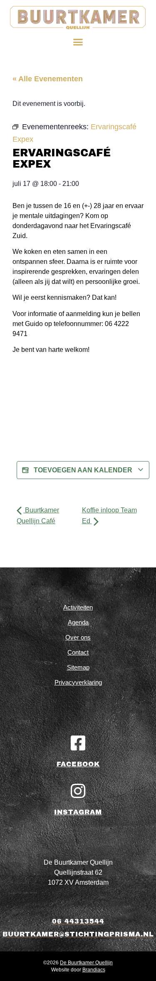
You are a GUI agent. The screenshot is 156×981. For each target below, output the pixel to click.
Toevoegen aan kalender (83, 470)
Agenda (78, 622)
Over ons (78, 637)
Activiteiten (78, 607)
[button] (78, 42)
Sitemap (78, 667)
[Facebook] (78, 743)
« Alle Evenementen (47, 79)
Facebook (78, 764)
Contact (78, 652)
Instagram (78, 811)
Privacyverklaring (78, 682)
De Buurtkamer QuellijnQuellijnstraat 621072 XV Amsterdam (78, 872)
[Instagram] (78, 791)
